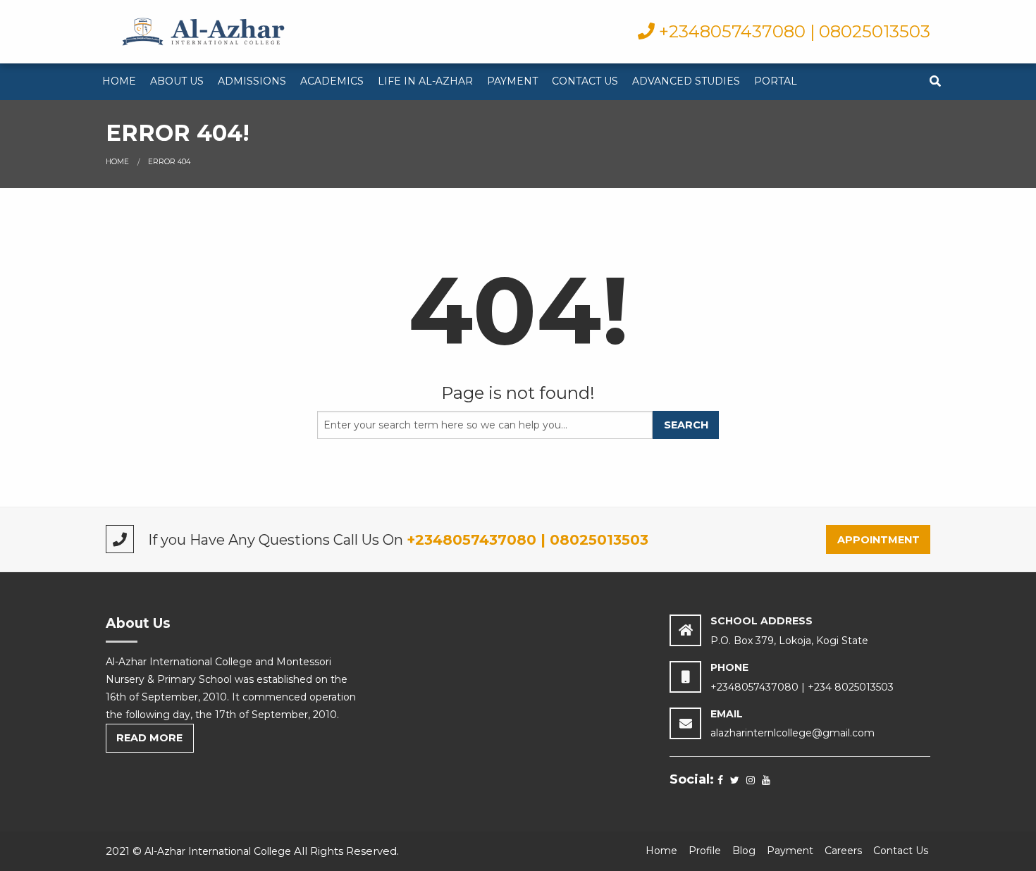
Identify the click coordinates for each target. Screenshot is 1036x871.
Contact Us (585, 81)
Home (119, 81)
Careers (843, 850)
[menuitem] (119, 81)
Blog (744, 850)
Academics (332, 81)
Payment (512, 81)
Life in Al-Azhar (425, 81)
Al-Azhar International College (217, 851)
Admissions (252, 81)
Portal (775, 81)
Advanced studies (686, 81)
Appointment (878, 539)
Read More (149, 737)
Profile (705, 850)
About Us (177, 81)
